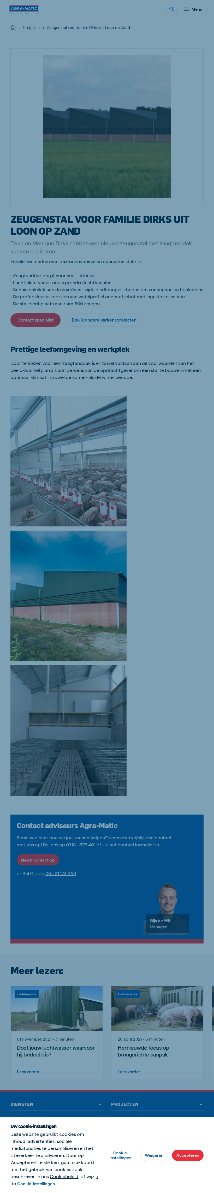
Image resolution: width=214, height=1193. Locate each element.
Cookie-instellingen (121, 1155)
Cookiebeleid (64, 1176)
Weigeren (154, 1155)
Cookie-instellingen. (36, 1183)
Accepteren (187, 1155)
